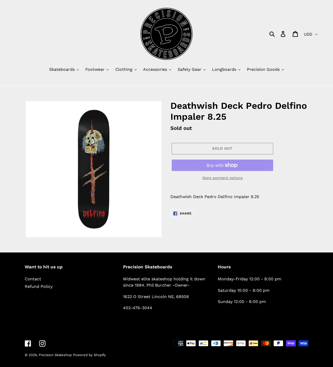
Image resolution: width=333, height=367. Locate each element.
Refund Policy (39, 286)
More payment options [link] (222, 178)
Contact (33, 278)
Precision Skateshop (55, 355)
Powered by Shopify (89, 355)
